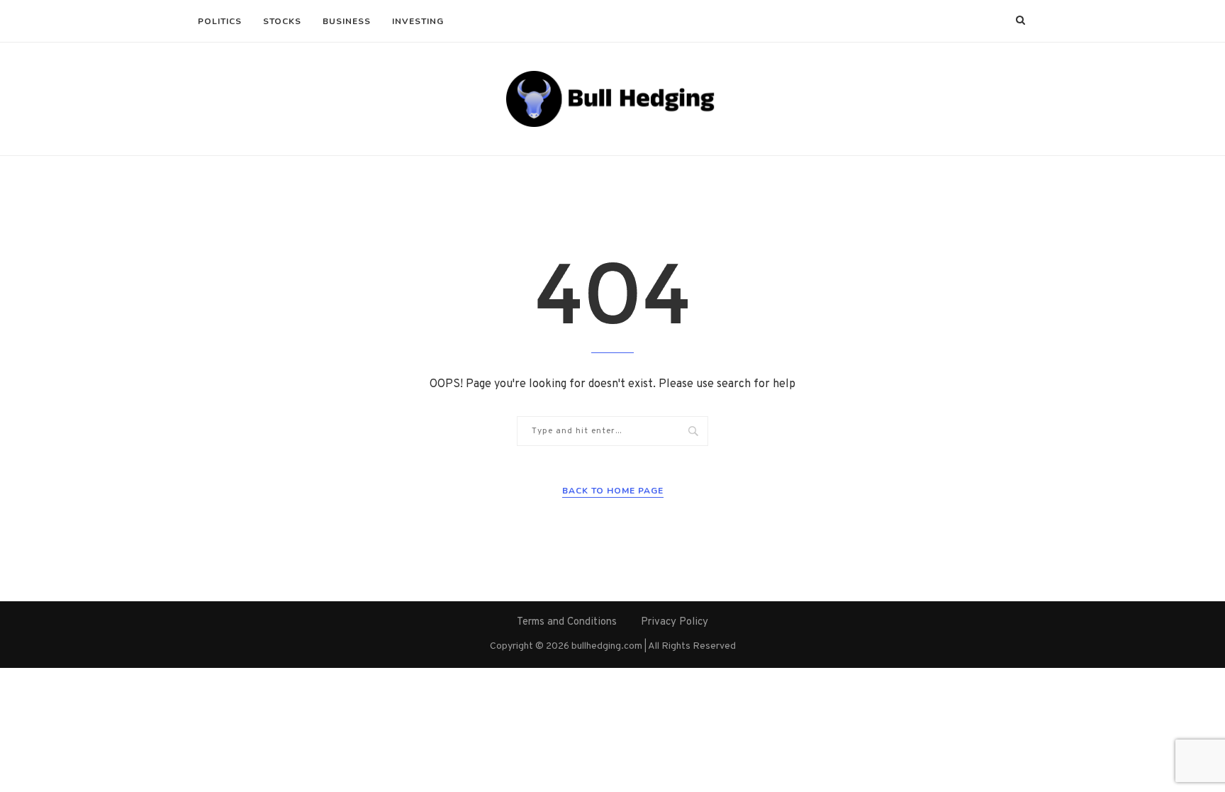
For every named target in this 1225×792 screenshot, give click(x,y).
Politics (220, 21)
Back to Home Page (613, 490)
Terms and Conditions (567, 622)
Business (347, 21)
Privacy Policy (674, 622)
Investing (418, 21)
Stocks (282, 21)
